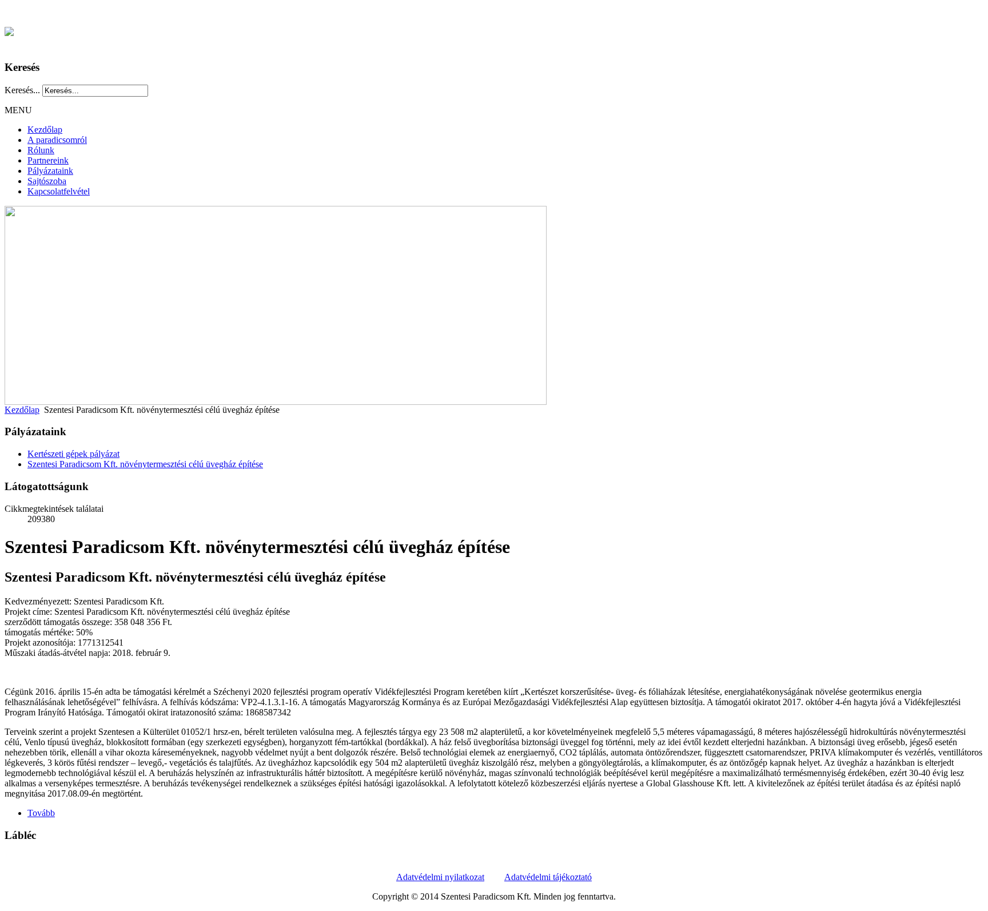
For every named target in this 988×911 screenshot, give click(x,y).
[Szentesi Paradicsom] (9, 29)
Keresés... (22, 90)
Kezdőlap (44, 129)
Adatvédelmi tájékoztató (548, 877)
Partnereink (48, 160)
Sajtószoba (46, 181)
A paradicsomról (57, 140)
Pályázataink (50, 171)
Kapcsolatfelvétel (58, 191)
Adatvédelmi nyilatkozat (440, 877)
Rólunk (40, 150)
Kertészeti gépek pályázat (73, 454)
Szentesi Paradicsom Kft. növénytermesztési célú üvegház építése (145, 464)
